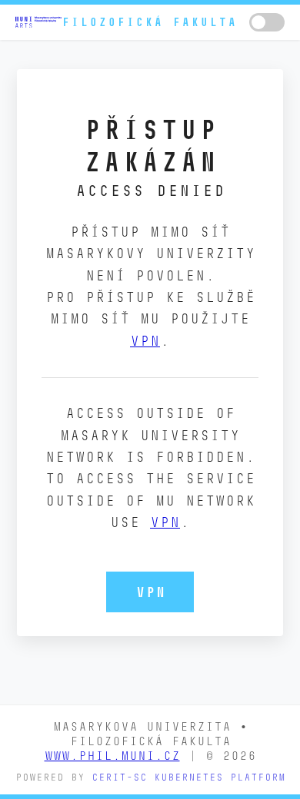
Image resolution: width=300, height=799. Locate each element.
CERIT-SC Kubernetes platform (188, 777)
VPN (145, 341)
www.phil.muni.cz (112, 755)
